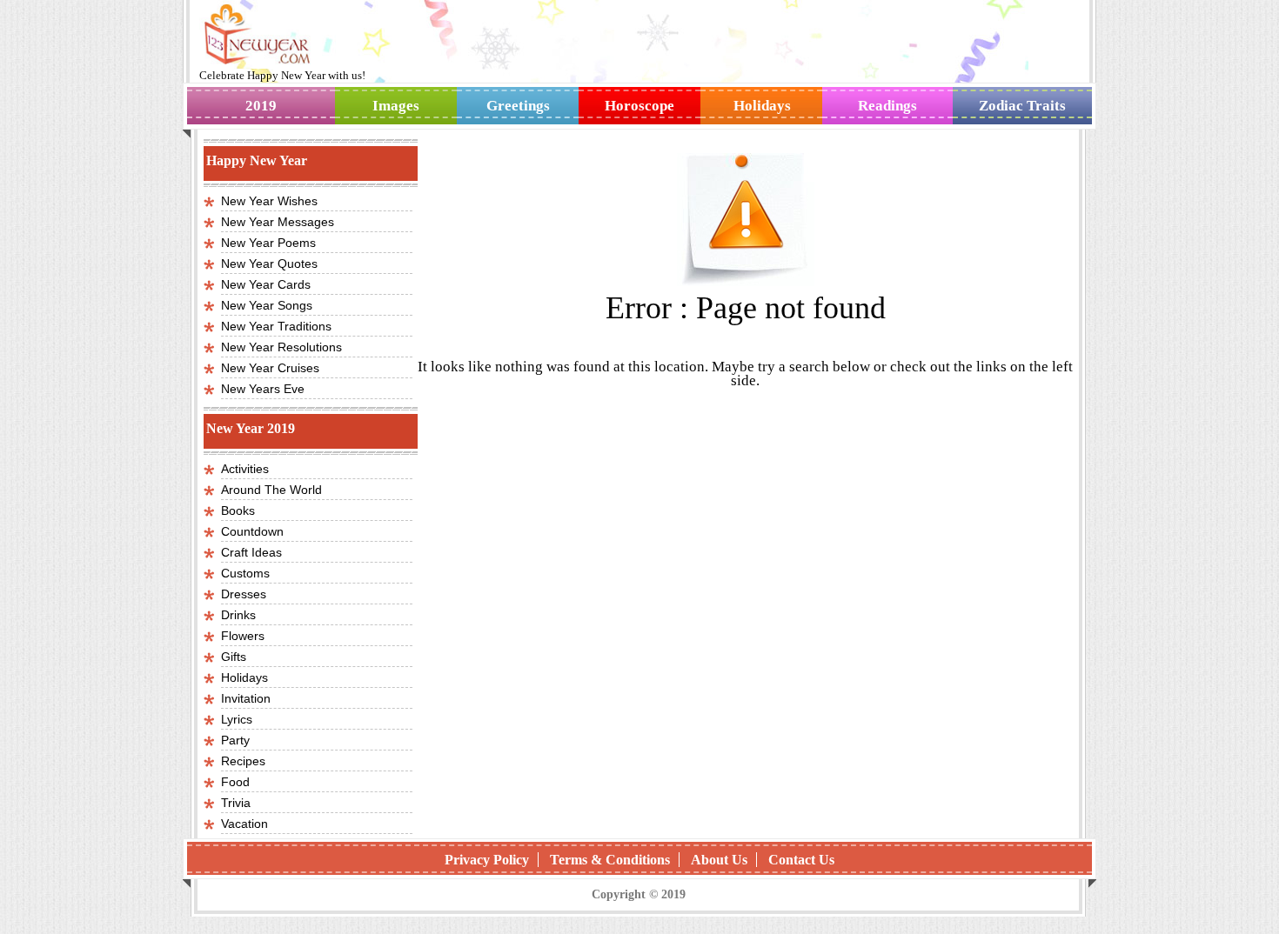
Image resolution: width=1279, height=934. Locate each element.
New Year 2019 (250, 428)
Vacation (244, 824)
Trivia (236, 803)
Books (238, 510)
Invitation (246, 698)
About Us (719, 859)
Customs (245, 573)
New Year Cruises (270, 368)
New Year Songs (266, 305)
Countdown (252, 531)
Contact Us (801, 859)
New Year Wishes (269, 201)
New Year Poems (268, 243)
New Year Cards (266, 284)
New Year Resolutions (281, 347)
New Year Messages (277, 222)
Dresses (243, 594)
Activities (245, 469)
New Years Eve (263, 389)
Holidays (762, 105)
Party (235, 740)
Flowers (243, 636)
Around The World (271, 490)
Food (235, 782)
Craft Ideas (251, 552)
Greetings (518, 105)
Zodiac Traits (1022, 105)
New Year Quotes (269, 263)
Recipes (243, 761)
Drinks (238, 615)
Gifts (233, 657)
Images (395, 105)
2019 (261, 105)
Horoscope (639, 105)
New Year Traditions (276, 326)
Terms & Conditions (610, 859)
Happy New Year (287, 75)
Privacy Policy (487, 859)
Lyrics (236, 719)
